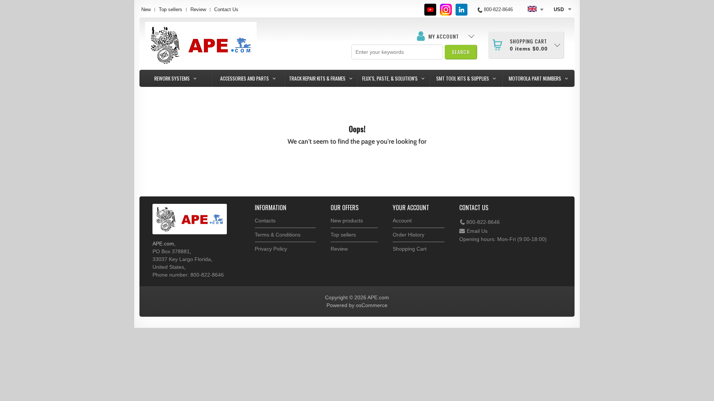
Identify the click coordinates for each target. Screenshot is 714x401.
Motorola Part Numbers (535, 78)
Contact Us (226, 9)
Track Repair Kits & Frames (317, 78)
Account (402, 221)
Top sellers (170, 9)
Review (198, 9)
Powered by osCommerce (357, 305)
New (146, 9)
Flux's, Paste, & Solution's (390, 78)
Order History (408, 235)
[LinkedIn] (461, 10)
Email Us (477, 231)
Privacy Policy (271, 249)
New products (347, 221)
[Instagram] (446, 10)
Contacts (265, 221)
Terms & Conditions (277, 235)
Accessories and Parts (244, 78)
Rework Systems (172, 78)
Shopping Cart (410, 249)
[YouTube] (430, 10)
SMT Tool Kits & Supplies (462, 78)
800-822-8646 (483, 222)
